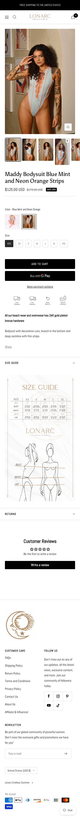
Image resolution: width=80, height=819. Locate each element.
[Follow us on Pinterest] (67, 696)
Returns (10, 514)
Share (8, 347)
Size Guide (12, 363)
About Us (10, 704)
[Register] (65, 753)
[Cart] (73, 17)
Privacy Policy (13, 689)
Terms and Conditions (17, 681)
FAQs (8, 658)
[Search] (14, 17)
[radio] (12, 221)
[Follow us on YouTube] (48, 705)
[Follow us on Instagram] (58, 696)
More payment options (40, 286)
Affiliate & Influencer (16, 712)
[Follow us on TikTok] (58, 705)
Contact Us (11, 697)
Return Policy (12, 673)
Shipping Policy (14, 665)
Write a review (40, 565)
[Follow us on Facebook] (48, 696)
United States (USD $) (19, 770)
